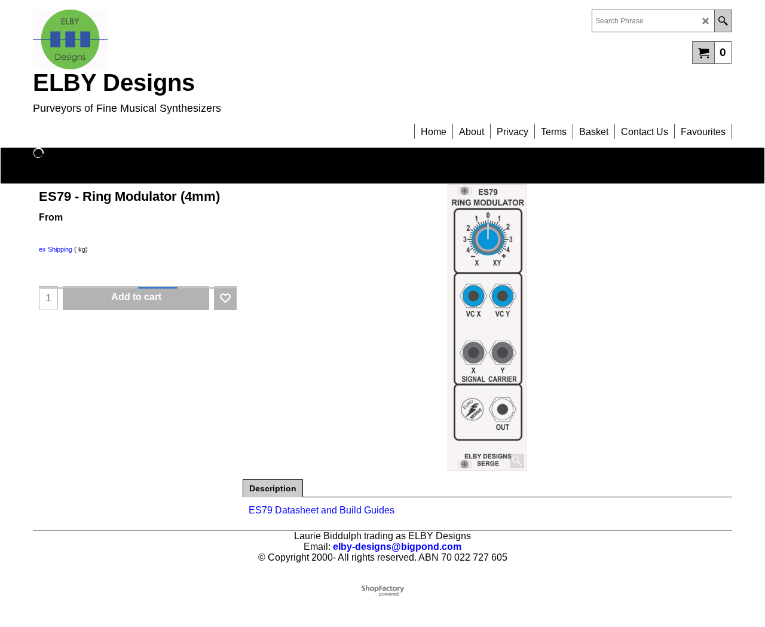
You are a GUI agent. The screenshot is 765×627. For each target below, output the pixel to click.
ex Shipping (55, 249)
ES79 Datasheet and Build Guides (321, 510)
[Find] (723, 21)
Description (272, 488)
